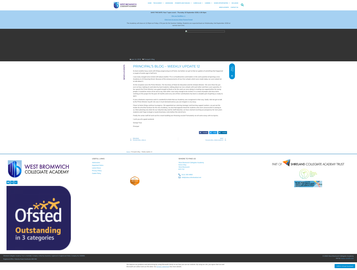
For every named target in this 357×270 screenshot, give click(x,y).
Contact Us (234, 7)
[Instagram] (12, 182)
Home (149, 3)
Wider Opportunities (221, 3)
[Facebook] (8, 182)
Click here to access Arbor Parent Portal (179, 20)
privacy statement (163, 266)
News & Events (224, 7)
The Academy (157, 3)
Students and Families (182, 3)
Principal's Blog (149, 59)
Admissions (169, 3)
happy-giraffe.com (347, 258)
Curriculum (197, 3)
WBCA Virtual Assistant (344, 266)
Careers (207, 3)
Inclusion (235, 3)
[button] (203, 132)
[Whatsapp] (15, 182)
